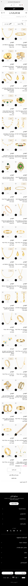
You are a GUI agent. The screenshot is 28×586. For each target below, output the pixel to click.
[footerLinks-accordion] (14, 509)
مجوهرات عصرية (23, 542)
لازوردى (25, 20)
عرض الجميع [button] (14, 478)
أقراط (25, 558)
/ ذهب (23, 20)
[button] (15, 30)
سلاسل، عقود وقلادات (22, 547)
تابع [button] (14, 9)
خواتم (25, 552)
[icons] (20, 531)
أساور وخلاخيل (24, 563)
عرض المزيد (14, 470)
